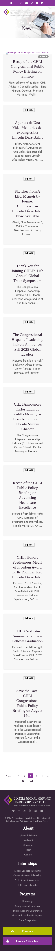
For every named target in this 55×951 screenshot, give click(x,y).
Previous (9, 776)
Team (28, 850)
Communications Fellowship (27, 875)
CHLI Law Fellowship (27, 885)
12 (23, 781)
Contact (28, 854)
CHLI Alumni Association (27, 880)
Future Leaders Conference (27, 911)
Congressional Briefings (27, 906)
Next (31, 781)
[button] (50, 12)
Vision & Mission (28, 835)
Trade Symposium (27, 920)
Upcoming (27, 901)
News (43, 56)
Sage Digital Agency (41, 821)
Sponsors (28, 845)
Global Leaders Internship (27, 871)
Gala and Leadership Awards (27, 915)
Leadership (28, 840)
